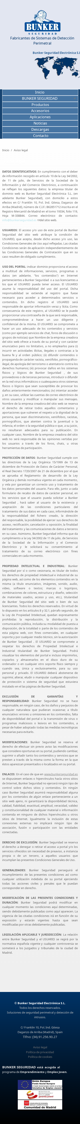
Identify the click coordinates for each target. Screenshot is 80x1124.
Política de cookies (40, 1057)
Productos (40, 104)
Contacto (40, 135)
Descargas (40, 129)
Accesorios (40, 110)
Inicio (39, 92)
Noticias (40, 123)
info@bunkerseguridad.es (19, 220)
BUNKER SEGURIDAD (40, 98)
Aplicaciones (40, 116)
